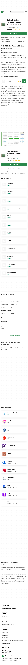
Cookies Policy (5, 637)
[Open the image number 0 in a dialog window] (13, 139)
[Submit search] (11, 12)
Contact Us (4, 621)
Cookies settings (6, 643)
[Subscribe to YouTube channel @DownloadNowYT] (9, 651)
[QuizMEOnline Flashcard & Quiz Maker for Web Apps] (3, 24)
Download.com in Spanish (8, 624)
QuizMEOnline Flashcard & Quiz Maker (14, 22)
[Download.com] (5, 12)
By (11, 27)
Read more (15, 52)
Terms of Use (5, 635)
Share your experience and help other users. (13, 41)
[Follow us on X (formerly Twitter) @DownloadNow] (6, 651)
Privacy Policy (5, 632)
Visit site (15, 33)
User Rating (10, 29)
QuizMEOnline (6, 564)
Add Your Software (6, 619)
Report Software (15, 335)
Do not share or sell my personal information (12, 640)
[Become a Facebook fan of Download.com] (3, 651)
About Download (6, 616)
